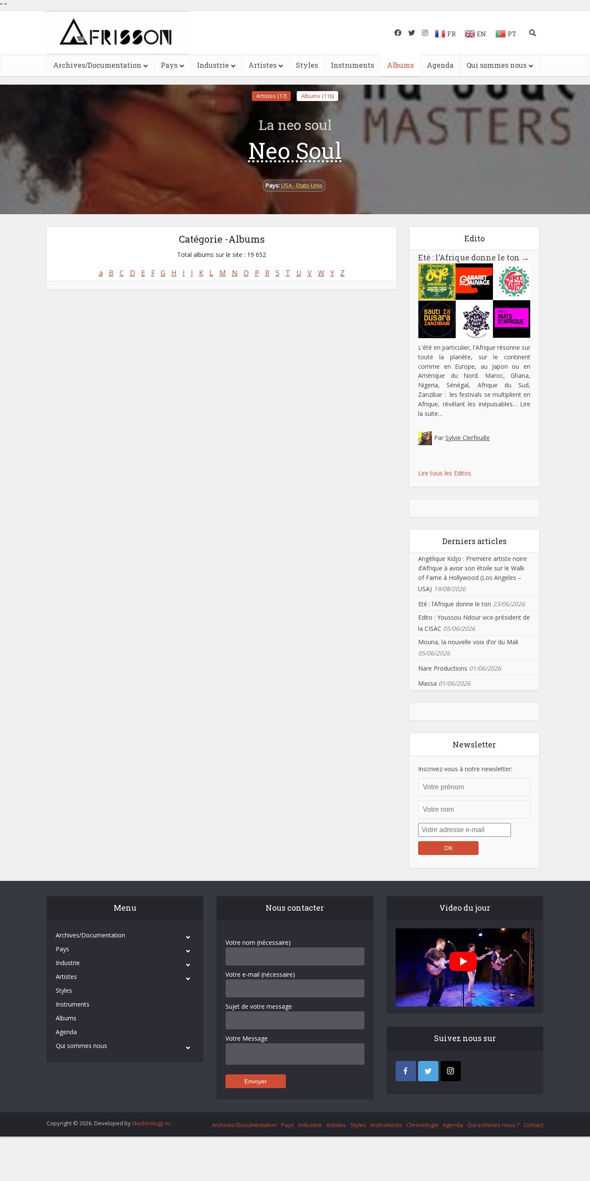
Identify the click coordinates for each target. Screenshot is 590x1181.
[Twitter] (428, 1071)
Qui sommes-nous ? (493, 1125)
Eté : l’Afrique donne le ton (473, 257)
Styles (307, 65)
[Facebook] (406, 1071)
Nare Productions (442, 668)
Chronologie (422, 1125)
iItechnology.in (151, 1123)
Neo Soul (295, 150)
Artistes (262, 65)
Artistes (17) (271, 96)
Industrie (213, 65)
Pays (169, 65)
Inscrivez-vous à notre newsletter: (465, 769)
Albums (400, 65)
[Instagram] (451, 1071)
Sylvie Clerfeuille (467, 438)
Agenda (440, 65)
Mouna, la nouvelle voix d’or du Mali (468, 642)
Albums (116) (317, 96)
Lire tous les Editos (444, 473)
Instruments (352, 65)
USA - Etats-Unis (302, 185)
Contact (533, 1125)
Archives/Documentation (97, 65)
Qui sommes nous (496, 65)
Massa (427, 683)
